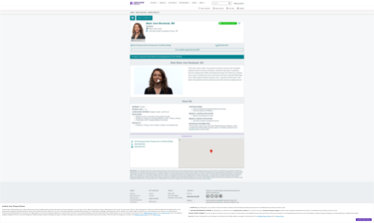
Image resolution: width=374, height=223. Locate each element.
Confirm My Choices (363, 220)
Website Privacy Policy (150, 213)
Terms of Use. (166, 213)
